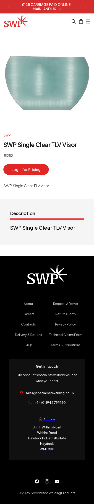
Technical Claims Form (65, 335)
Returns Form (65, 314)
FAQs (29, 345)
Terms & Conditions (66, 345)
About (28, 304)
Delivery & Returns (28, 335)
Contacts (28, 324)
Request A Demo (65, 304)
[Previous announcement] (8, 7)
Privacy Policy (65, 324)
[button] (71, 21)
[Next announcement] (86, 7)
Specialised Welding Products (53, 493)
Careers (28, 314)
